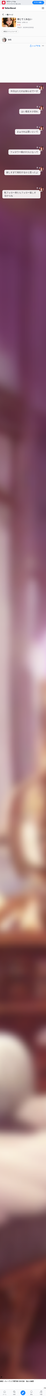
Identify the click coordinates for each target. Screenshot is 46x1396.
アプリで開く (38, 2)
